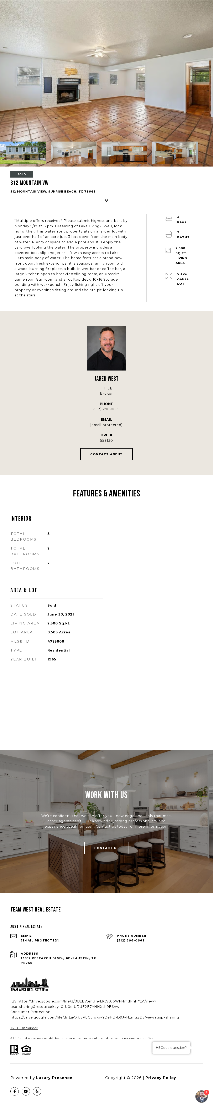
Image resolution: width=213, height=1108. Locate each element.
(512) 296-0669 (106, 409)
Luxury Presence (54, 1078)
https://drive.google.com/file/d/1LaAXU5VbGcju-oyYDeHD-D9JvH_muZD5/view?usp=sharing (94, 1017)
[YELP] (37, 1091)
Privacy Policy (160, 1078)
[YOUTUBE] (26, 1091)
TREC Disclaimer (24, 1028)
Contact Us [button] (106, 848)
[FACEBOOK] (14, 1091)
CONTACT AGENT (106, 454)
